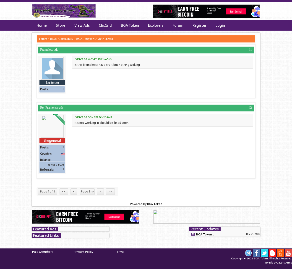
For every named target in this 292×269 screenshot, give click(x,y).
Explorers (155, 25)
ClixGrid (105, 25)
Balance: (45, 160)
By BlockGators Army (278, 262)
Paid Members (42, 251)
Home (41, 25)
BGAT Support (85, 38)
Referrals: (47, 170)
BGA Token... (205, 234)
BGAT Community (61, 38)
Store (60, 25)
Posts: (44, 89)
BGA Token (130, 25)
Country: (46, 154)
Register (199, 25)
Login (220, 25)
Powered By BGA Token (146, 204)
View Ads (82, 25)
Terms (119, 251)
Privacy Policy (83, 251)
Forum (177, 25)
